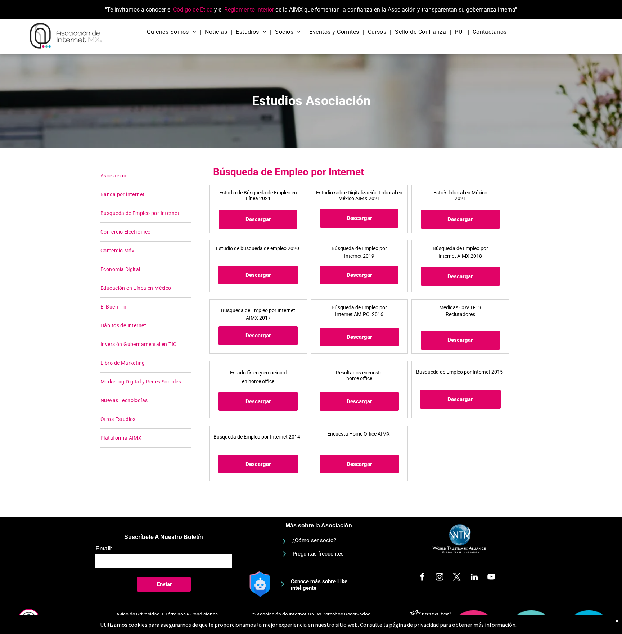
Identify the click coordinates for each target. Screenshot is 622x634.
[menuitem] (172, 32)
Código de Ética (193, 9)
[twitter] (457, 578)
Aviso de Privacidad (138, 614)
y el (218, 9)
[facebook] (422, 578)
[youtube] (491, 578)
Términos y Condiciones (191, 614)
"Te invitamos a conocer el (138, 9)
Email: (103, 548)
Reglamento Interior (249, 9)
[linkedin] (474, 578)
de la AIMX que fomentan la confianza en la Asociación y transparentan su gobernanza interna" (396, 9)
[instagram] (439, 578)
